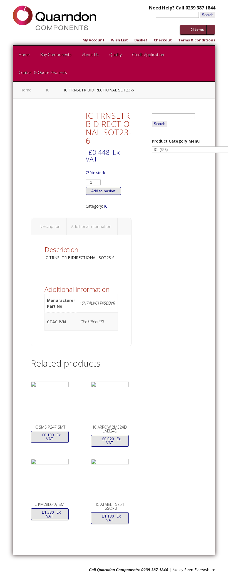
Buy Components (55, 54)
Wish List (119, 40)
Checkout (163, 40)
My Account (94, 40)
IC (47, 90)
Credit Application (148, 54)
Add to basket (103, 191)
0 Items (197, 29)
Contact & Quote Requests (43, 72)
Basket (140, 40)
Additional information (91, 226)
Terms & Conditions (196, 40)
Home (24, 54)
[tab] (50, 226)
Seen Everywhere (199, 569)
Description (50, 226)
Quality (115, 54)
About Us (90, 54)
